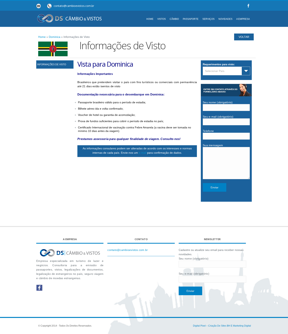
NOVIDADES (225, 19)
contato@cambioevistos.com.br (127, 249)
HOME (149, 19)
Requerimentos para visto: (219, 64)
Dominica (54, 36)
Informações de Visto (51, 64)
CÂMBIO (174, 19)
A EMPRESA (243, 19)
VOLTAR (244, 36)
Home (42, 36)
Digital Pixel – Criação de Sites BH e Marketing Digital (222, 325)
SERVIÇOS (208, 19)
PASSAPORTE (190, 19)
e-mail (142, 152)
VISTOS (161, 19)
